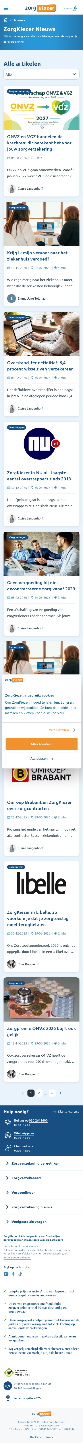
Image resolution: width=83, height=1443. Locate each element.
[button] (23, 1146)
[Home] (6, 20)
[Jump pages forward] (45, 1095)
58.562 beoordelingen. (17, 1257)
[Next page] (60, 1093)
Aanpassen (39, 758)
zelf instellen (59, 730)
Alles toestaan (41, 744)
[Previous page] (23, 1093)
